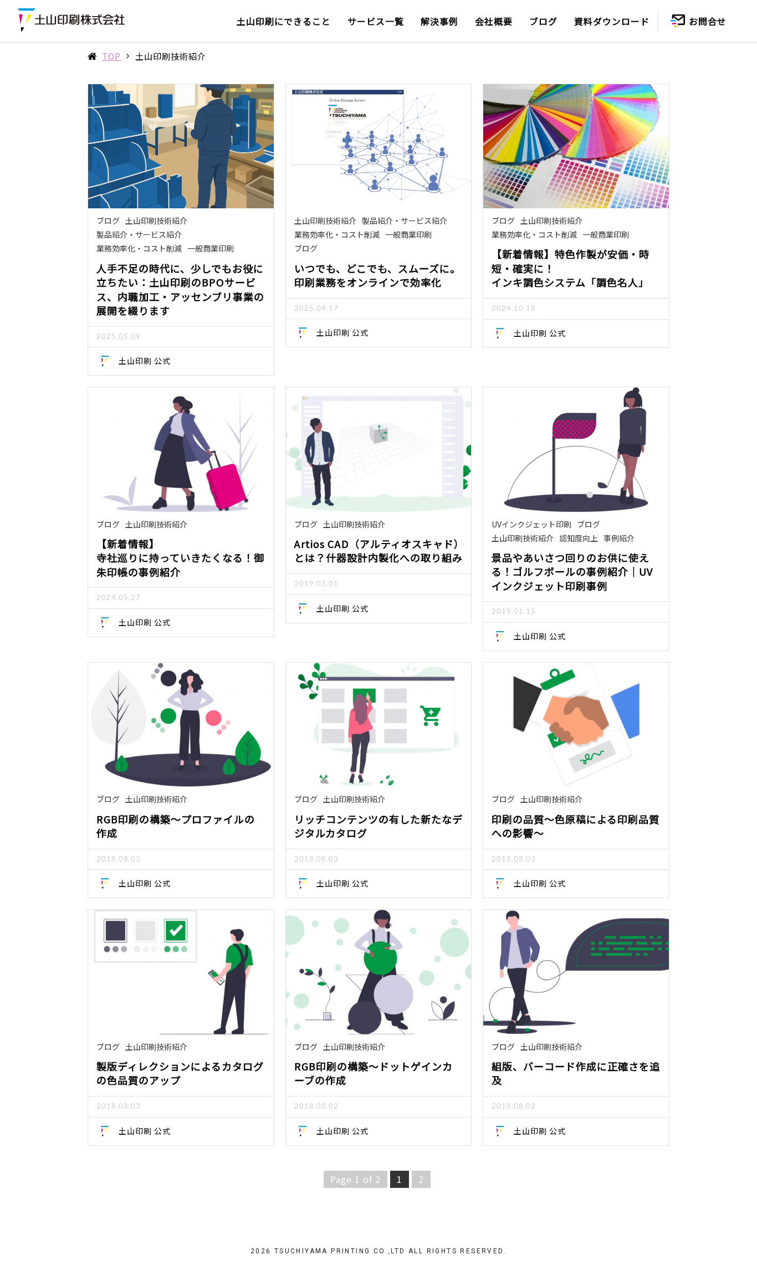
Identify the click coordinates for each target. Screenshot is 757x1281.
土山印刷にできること (284, 21)
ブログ (543, 21)
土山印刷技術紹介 (156, 220)
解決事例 (439, 21)
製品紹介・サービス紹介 (139, 234)
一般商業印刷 (210, 248)
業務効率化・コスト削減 (139, 248)
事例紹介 (619, 538)
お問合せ (708, 21)
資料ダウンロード (611, 21)
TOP (111, 56)
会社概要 (494, 21)
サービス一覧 (375, 21)
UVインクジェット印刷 (531, 524)
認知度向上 (578, 538)
